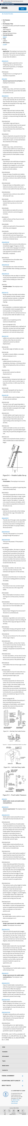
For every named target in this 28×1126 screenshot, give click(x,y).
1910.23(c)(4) (5, 336)
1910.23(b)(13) (5, 274)
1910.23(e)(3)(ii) (6, 999)
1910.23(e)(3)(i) (6, 983)
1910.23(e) (4, 799)
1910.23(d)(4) (5, 518)
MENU (22, 9)
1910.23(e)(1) (5, 807)
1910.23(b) (4, 79)
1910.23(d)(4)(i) (6, 532)
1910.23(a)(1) (5, 61)
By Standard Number (7, 14)
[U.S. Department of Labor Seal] (6, 1094)
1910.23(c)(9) (5, 395)
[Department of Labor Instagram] (13, 1110)
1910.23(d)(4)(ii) (6, 539)
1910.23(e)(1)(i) (6, 815)
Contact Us (5, 1070)
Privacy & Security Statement (22, 1113)
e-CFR (4, 44)
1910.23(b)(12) (5, 265)
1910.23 (5, 37)
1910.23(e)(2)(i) (6, 929)
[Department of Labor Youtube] (18, 1110)
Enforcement (5, 1056)
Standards (4, 1051)
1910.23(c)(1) (5, 292)
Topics (3, 1061)
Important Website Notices (12, 1113)
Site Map (5, 1113)
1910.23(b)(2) (5, 96)
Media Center (5, 1065)
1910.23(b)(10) (5, 242)
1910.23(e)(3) (5, 973)
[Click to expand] (14, 1)
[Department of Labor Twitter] (9, 1110)
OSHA (4, 7)
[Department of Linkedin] (22, 1110)
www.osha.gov (14, 1103)
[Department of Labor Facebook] (4, 1110)
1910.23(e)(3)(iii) (6, 1012)
